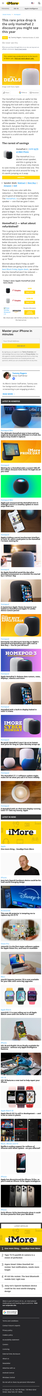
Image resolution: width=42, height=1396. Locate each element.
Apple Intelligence (31, 9)
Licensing (6, 1349)
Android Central (8, 1373)
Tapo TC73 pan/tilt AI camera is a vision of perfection (20, 1256)
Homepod (17, 14)
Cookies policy (8, 1335)
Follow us (24, 92)
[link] (8, 155)
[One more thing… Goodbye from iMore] (21, 1240)
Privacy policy (7, 1330)
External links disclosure (11, 1354)
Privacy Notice (30, 354)
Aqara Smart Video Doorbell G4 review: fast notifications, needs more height (22, 1267)
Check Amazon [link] (29, 312)
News (5, 38)
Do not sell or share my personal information (19, 1382)
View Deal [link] (29, 292)
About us (6, 1359)
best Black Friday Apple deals (15, 269)
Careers (5, 1344)
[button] (39, 3)
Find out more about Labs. (24, 58)
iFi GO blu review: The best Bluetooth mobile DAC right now (22, 1277)
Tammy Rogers (16, 37)
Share (7, 93)
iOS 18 (16, 9)
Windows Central (9, 1377)
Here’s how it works (20, 49)
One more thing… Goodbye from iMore (22, 1248)
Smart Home (7, 14)
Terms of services (28, 352)
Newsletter (35, 93)
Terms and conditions (10, 1321)
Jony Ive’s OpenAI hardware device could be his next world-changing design (21, 1288)
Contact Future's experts (11, 1326)
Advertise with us (9, 1368)
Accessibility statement (11, 1340)
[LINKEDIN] (14, 378)
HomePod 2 (11, 198)
